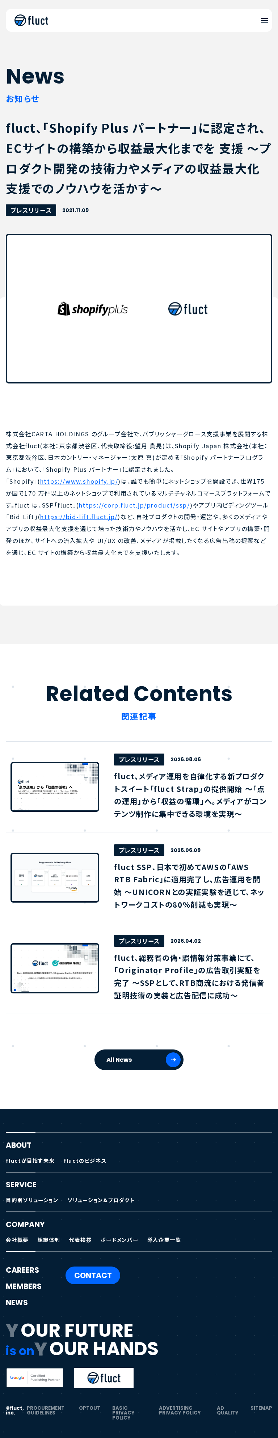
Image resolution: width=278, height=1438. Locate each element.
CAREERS (22, 1270)
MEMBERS (24, 1286)
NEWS (17, 1302)
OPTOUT (89, 1408)
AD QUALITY (228, 1410)
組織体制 (49, 1239)
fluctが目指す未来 (30, 1160)
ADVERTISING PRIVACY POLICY (180, 1410)
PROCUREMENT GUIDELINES (45, 1410)
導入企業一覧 (164, 1239)
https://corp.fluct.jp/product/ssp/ (134, 505)
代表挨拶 (80, 1239)
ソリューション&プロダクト (101, 1200)
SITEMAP (261, 1408)
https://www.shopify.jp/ (79, 481)
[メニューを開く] (264, 20)
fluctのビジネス (85, 1160)
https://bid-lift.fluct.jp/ (79, 516)
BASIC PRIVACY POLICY (123, 1413)
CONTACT (93, 1275)
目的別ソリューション (32, 1200)
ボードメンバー (119, 1239)
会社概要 (17, 1239)
